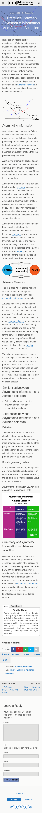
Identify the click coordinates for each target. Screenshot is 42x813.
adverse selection (25, 84)
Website (7, 770)
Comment (8, 722)
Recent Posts (15, 606)
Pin (27, 654)
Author (6, 606)
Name (7, 752)
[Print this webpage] (36, 649)
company (16, 233)
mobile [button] (14, 799)
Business (18, 666)
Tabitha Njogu (20, 610)
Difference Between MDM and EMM (10, 690)
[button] (12, 807)
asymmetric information (13, 298)
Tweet (16, 654)
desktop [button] (28, 799)
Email (6, 761)
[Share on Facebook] (13, 649)
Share (6, 654)
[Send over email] (25, 649)
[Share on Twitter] (31, 649)
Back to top (22, 793)
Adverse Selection (17, 669)
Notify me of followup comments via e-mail (21, 747)
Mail (38, 654)
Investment (27, 666)
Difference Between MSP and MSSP (32, 688)
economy (21, 187)
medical (29, 345)
